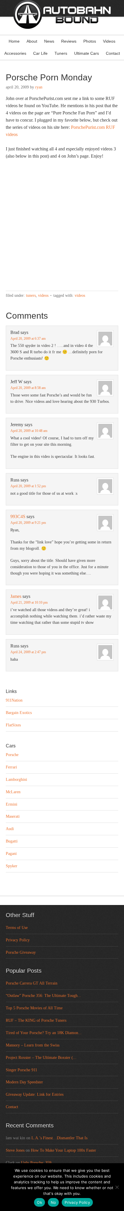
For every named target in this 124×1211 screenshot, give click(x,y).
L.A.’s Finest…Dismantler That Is (59, 1138)
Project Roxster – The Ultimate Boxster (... (41, 1057)
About (32, 41)
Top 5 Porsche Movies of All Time (34, 1008)
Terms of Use (17, 927)
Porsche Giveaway (21, 952)
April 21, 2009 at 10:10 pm (29, 602)
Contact (113, 53)
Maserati (13, 816)
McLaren (13, 792)
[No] (117, 1187)
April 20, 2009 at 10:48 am (28, 431)
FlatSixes (13, 725)
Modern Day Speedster (24, 1082)
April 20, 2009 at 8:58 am (28, 388)
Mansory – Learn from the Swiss (32, 1045)
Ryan (38, 87)
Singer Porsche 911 (21, 1070)
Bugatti (12, 841)
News (49, 41)
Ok (39, 1202)
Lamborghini (16, 779)
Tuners (61, 53)
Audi (10, 829)
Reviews (68, 41)
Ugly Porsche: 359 (36, 1163)
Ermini (11, 804)
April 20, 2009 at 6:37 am (28, 339)
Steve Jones (15, 1150)
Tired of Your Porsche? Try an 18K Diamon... (44, 1033)
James (15, 596)
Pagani (11, 853)
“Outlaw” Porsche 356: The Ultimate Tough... (43, 995)
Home (14, 41)
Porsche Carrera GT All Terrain (31, 983)
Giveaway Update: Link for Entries (34, 1094)
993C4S (17, 516)
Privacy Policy (18, 940)
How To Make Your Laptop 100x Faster (63, 1150)
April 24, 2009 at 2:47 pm (28, 652)
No (53, 1202)
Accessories (15, 53)
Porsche (12, 755)
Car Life (40, 53)
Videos (109, 41)
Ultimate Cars (86, 53)
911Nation (14, 700)
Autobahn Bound (62, 22)
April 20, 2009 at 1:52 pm (28, 486)
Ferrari (11, 767)
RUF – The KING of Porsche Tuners (36, 1020)
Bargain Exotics (19, 713)
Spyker (11, 866)
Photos (89, 41)
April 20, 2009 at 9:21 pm (28, 523)
